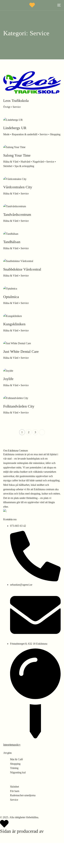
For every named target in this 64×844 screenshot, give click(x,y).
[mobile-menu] (58, 5)
